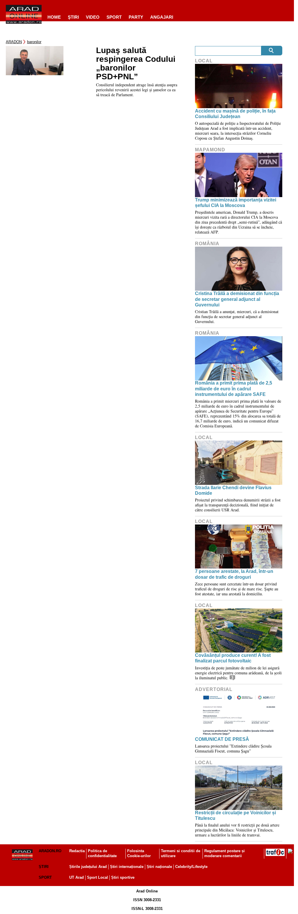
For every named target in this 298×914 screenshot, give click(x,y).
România (207, 243)
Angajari (161, 17)
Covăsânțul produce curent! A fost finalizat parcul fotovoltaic (233, 658)
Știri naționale (159, 866)
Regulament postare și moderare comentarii (224, 853)
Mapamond (210, 149)
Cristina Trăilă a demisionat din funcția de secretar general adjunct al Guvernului (237, 299)
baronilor (34, 42)
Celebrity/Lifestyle (191, 866)
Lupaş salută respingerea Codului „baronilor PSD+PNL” (135, 63)
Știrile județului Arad (88, 866)
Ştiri (73, 17)
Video (93, 17)
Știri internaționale (126, 866)
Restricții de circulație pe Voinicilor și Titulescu (235, 815)
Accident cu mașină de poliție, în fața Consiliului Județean (235, 113)
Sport (114, 17)
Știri (44, 866)
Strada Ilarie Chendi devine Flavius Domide (233, 490)
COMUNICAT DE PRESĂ (222, 739)
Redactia (77, 851)
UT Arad (76, 877)
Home (54, 17)
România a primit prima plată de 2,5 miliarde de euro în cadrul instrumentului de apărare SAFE (233, 388)
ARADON (14, 42)
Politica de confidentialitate (102, 853)
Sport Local (97, 877)
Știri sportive (122, 877)
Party (136, 17)
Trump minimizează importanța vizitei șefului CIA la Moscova (235, 202)
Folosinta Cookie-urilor (139, 853)
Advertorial (214, 689)
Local (204, 60)
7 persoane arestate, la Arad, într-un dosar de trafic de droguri (234, 574)
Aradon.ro (50, 851)
